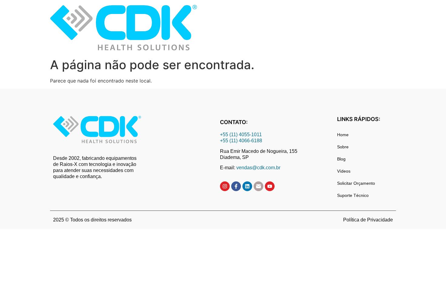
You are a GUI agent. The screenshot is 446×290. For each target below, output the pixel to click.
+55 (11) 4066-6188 (241, 140)
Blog (341, 159)
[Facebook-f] (236, 186)
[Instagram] (225, 186)
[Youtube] (270, 186)
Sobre (343, 146)
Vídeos (343, 171)
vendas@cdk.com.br (258, 167)
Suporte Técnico (353, 195)
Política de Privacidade (368, 219)
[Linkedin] (247, 186)
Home (343, 134)
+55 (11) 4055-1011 (241, 134)
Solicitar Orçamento (356, 183)
